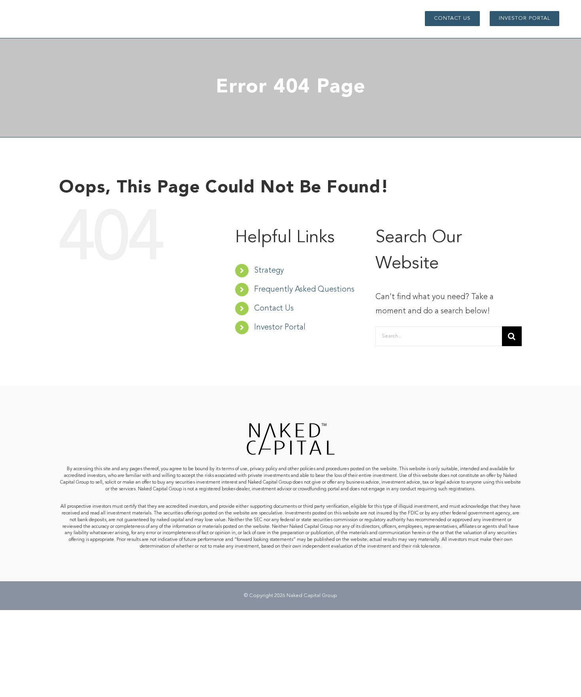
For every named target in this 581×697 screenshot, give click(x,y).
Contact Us (274, 309)
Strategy (269, 271)
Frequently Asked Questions (304, 290)
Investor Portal (280, 328)
